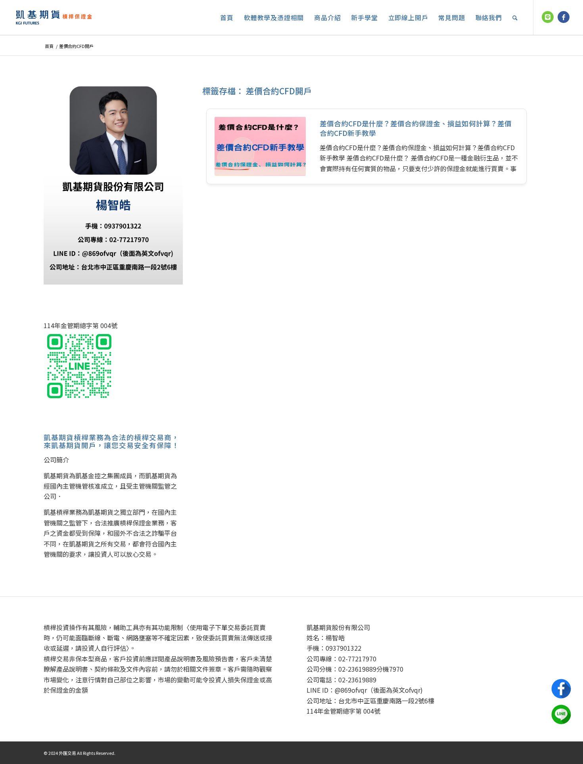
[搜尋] (515, 17)
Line (561, 714)
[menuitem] (227, 17)
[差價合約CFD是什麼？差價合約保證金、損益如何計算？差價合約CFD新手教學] (260, 146)
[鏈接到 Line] (548, 17)
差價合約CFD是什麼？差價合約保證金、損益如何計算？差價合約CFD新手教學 (416, 128)
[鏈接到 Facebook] (564, 17)
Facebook (561, 689)
